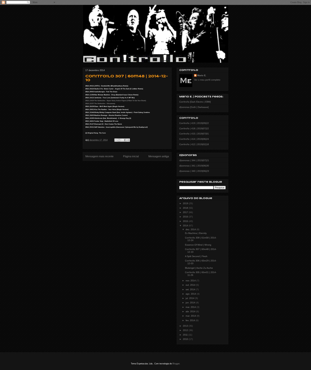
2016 (186, 216)
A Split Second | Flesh (196, 256)
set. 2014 (191, 289)
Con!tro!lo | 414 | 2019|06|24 (194, 139)
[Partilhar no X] (122, 140)
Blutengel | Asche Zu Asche (199, 268)
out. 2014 (191, 285)
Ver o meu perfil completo (207, 79)
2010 (186, 339)
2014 (186, 225)
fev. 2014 (191, 320)
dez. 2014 (191, 229)
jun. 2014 (191, 302)
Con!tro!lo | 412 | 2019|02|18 (194, 144)
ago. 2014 (191, 294)
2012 (186, 330)
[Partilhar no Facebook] (125, 140)
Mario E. (201, 75)
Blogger (176, 363)
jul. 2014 (190, 298)
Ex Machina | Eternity (196, 233)
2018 (186, 208)
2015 (186, 221)
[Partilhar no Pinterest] (128, 140)
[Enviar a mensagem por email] (116, 140)
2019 (186, 203)
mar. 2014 (191, 316)
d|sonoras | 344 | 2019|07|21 (194, 160)
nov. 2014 (191, 280)
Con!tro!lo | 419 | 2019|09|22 (194, 123)
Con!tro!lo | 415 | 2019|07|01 (194, 133)
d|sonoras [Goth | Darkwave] (194, 107)
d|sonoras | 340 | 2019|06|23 (194, 171)
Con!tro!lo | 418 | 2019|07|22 (194, 128)
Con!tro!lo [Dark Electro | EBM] (195, 101)
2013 (186, 326)
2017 (186, 212)
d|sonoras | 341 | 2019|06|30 (194, 165)
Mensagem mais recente (99, 156)
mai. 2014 (191, 307)
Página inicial (131, 156)
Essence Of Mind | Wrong (198, 244)
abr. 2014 (191, 311)
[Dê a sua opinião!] (119, 140)
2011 (185, 334)
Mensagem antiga (158, 156)
